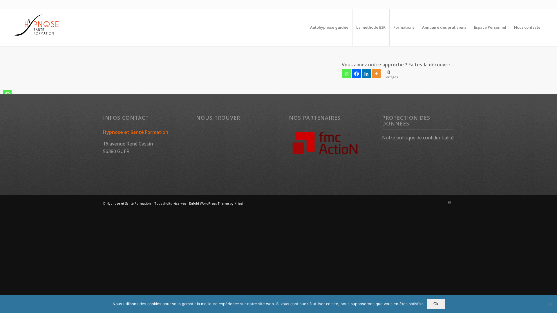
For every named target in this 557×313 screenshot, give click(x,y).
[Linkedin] (366, 73)
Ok (435, 304)
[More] (376, 73)
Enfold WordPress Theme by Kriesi (216, 203)
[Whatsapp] (346, 73)
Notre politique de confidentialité (418, 137)
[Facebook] (356, 73)
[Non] (550, 304)
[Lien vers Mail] (449, 202)
